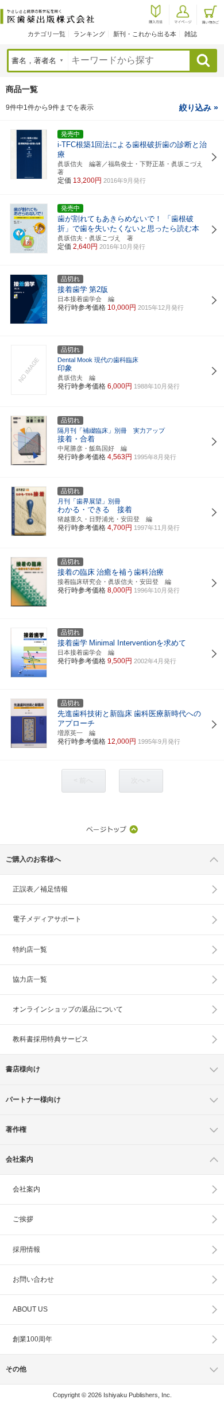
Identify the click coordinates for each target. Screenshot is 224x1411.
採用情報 (26, 1249)
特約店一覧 (30, 949)
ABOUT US (30, 1309)
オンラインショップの (68, 1009)
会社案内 (26, 1189)
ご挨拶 (23, 1219)
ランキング (89, 33)
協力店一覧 (30, 979)
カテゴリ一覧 (46, 33)
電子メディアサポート (47, 919)
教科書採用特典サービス (50, 1039)
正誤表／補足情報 (40, 889)
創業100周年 (32, 1339)
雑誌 (190, 33)
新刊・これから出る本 (144, 33)
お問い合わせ (33, 1279)
